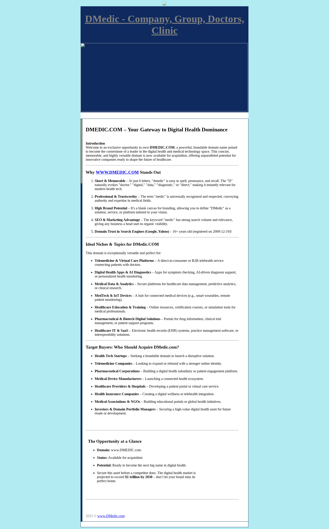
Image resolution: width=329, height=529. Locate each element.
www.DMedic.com (111, 516)
